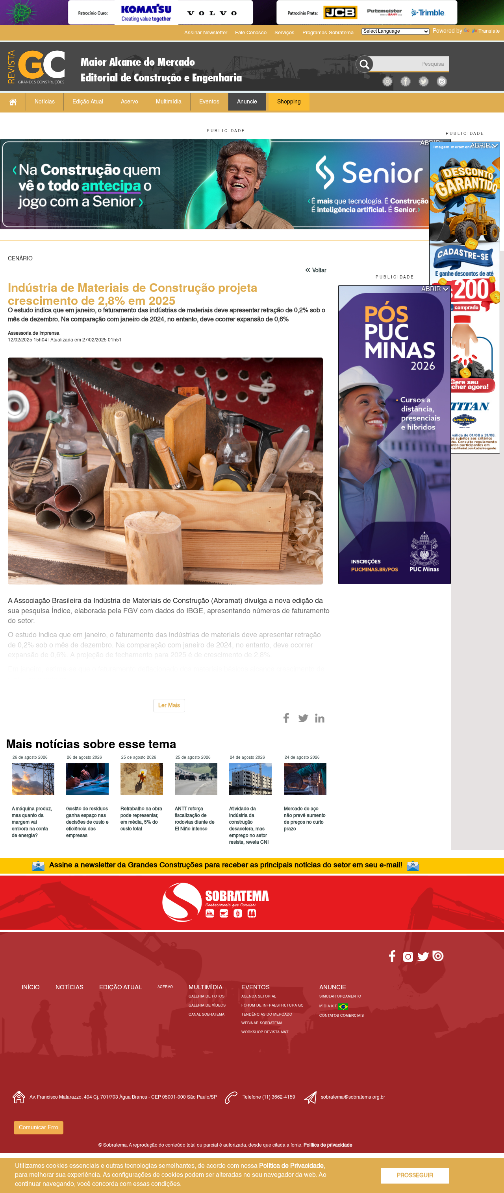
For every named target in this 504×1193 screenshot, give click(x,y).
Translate (489, 31)
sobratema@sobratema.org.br (353, 1097)
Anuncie (247, 102)
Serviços (284, 32)
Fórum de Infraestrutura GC (272, 1005)
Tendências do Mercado (266, 1014)
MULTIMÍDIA (205, 987)
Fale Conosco (251, 32)
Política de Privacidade (291, 1166)
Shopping (289, 102)
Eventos (209, 102)
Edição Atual (87, 102)
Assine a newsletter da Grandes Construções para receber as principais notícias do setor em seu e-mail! (225, 865)
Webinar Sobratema (261, 1023)
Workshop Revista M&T (265, 1032)
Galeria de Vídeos (207, 1005)
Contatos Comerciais (341, 1016)
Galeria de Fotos (206, 996)
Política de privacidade (328, 1145)
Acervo (129, 102)
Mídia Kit (328, 1006)
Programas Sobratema (328, 32)
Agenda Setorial (258, 996)
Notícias (45, 102)
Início (31, 987)
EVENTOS (255, 987)
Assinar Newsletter (205, 32)
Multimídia (169, 102)
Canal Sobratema (206, 1014)
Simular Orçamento (340, 996)
